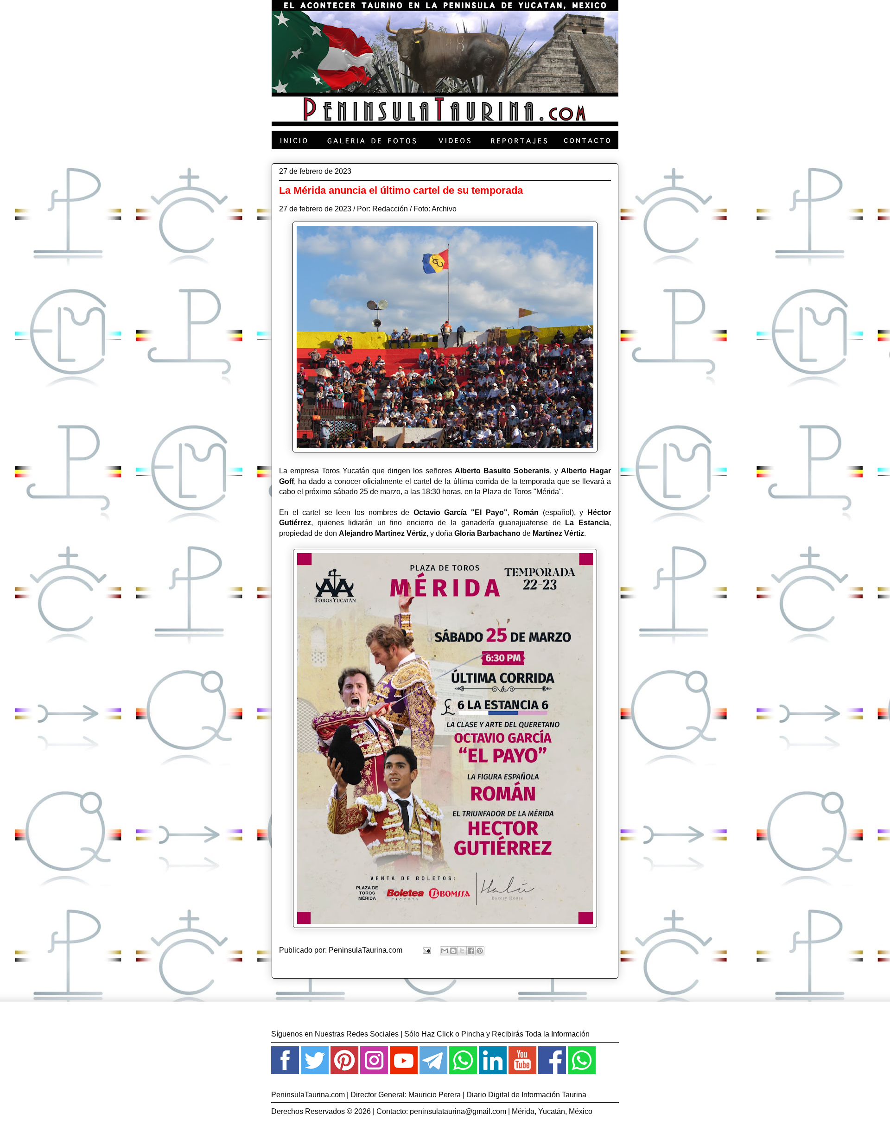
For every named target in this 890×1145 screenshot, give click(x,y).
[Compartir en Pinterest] (479, 950)
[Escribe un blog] (453, 950)
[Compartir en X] (462, 950)
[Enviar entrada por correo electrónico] (426, 950)
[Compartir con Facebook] (471, 950)
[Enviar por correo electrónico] (444, 950)
